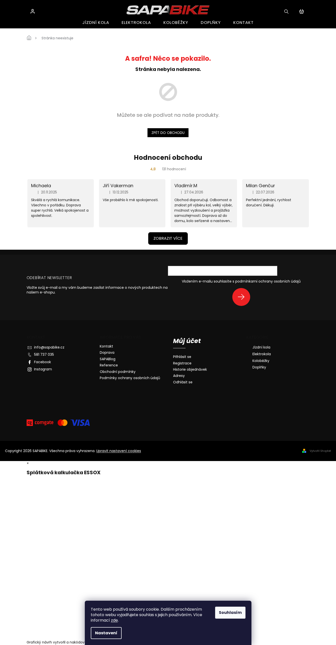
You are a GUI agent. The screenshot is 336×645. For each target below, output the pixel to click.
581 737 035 (44, 354)
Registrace (182, 363)
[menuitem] (95, 22)
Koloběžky (260, 360)
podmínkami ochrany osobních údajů (268, 281)
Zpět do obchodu (168, 132)
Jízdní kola (261, 347)
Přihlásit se (243, 296)
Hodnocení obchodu (168, 157)
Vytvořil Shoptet (320, 451)
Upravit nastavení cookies (118, 450)
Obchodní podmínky (118, 371)
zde (114, 620)
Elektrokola (261, 354)
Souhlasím (230, 612)
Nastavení (106, 633)
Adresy (179, 375)
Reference (109, 365)
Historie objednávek (190, 369)
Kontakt (106, 346)
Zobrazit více (168, 238)
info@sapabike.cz (49, 347)
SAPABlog (107, 358)
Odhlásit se (182, 382)
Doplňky (259, 367)
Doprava (107, 352)
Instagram (43, 369)
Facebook (42, 361)
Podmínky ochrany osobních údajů (130, 377)
